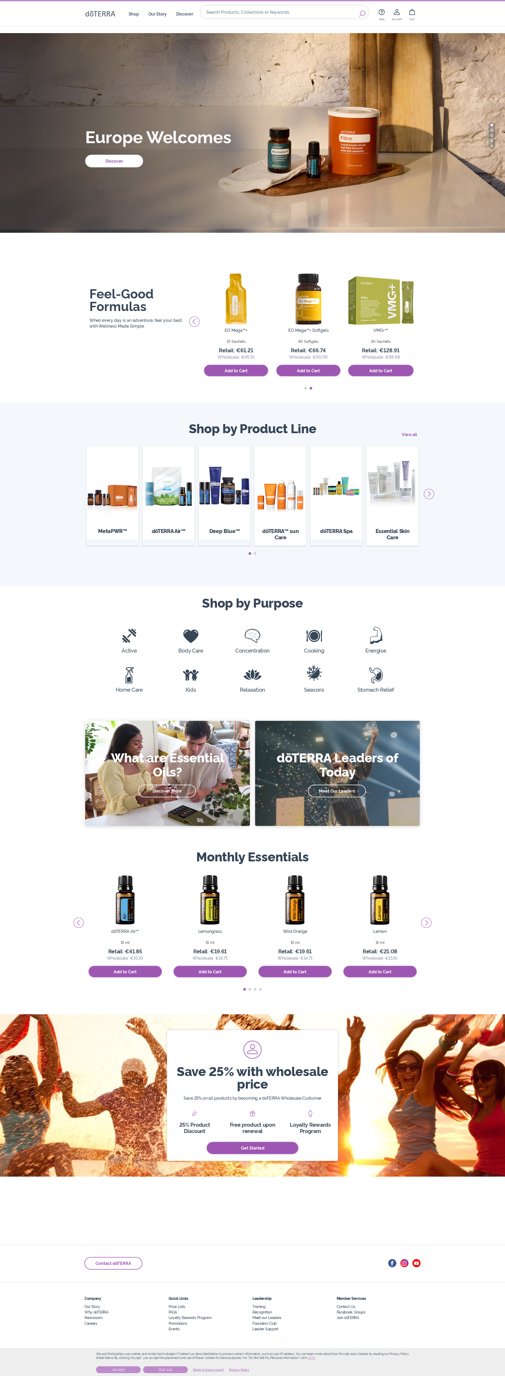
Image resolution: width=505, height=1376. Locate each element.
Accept (118, 1370)
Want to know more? (208, 1370)
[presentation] (194, 322)
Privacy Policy (239, 1370)
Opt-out (165, 1370)
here (311, 1358)
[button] (492, 125)
